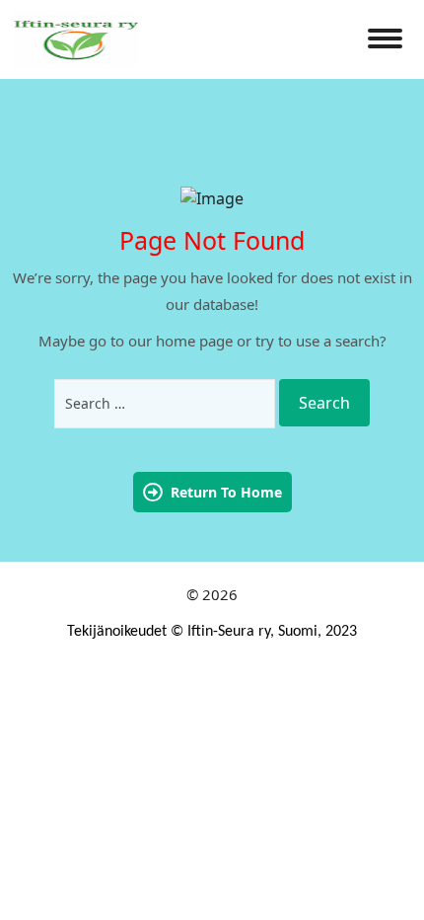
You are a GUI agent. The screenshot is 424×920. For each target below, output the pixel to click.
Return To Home (226, 492)
